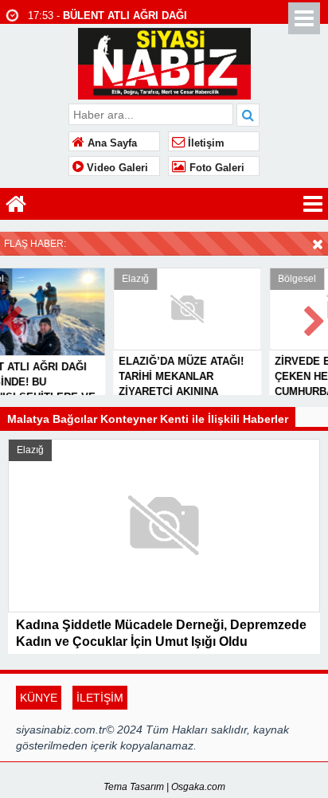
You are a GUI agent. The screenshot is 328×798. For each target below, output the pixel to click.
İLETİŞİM (99, 697)
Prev (12, 318)
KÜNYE (38, 697)
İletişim (205, 143)
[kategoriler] (313, 204)
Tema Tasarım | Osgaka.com (164, 786)
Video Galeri (116, 168)
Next (315, 318)
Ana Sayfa (110, 143)
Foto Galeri (215, 168)
